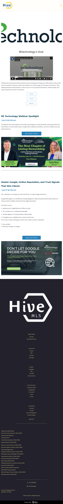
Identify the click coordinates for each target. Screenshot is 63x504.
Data (31, 329)
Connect (31, 401)
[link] (31, 138)
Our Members (6, 428)
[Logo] (8, 5)
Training (31, 363)
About (31, 381)
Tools (31, 344)
